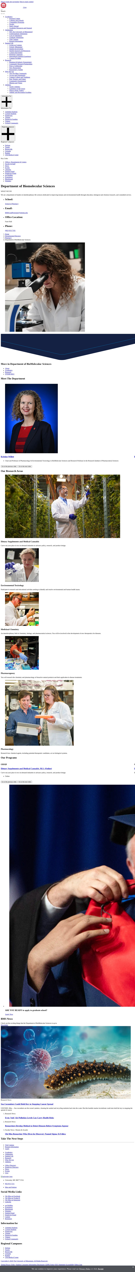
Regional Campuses (16, 54)
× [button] (133, 1267)
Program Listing (14, 18)
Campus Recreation (15, 53)
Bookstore (8, 1219)
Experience (9, 177)
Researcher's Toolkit (16, 70)
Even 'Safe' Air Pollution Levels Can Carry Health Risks (29, 1118)
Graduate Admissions (16, 37)
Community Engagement (17, 81)
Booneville (8, 149)
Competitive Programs (16, 22)
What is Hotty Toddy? (16, 90)
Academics (8, 17)
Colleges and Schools (16, 20)
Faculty (11, 24)
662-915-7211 (9, 1184)
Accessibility (70, 1264)
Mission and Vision (15, 83)
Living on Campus (15, 45)
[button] (2, 13)
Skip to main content (26, 2)
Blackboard (9, 179)
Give (24, 7)
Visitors (7, 121)
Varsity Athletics (14, 87)
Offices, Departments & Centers (15, 162)
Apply (7, 1149)
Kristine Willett (7, 457)
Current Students (10, 114)
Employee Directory (12, 1167)
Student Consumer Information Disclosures (30, 1264)
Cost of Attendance (15, 35)
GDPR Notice (50, 1264)
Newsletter (4, 1025)
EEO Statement (60, 1264)
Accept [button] (100, 1269)
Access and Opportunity (17, 75)
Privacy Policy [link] (85, 1269)
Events (7, 168)
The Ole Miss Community (18, 73)
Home (7, 234)
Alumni (7, 117)
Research (8, 60)
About (7, 368)
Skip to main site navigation (10, 2)
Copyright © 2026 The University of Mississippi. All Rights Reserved (24, 1261)
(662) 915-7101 (10, 230)
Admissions (9, 30)
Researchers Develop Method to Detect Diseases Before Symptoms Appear (36, 1126)
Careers (7, 1217)
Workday (8, 181)
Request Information (16, 41)
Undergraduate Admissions (18, 34)
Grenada (8, 151)
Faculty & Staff (10, 164)
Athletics (8, 85)
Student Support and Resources (19, 51)
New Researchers (15, 68)
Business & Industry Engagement (20, 62)
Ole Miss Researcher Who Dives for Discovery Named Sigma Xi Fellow (35, 1134)
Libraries (8, 170)
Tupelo (7, 147)
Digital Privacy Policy (8, 1264)
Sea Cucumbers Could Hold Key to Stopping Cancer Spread (27, 1104)
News (7, 166)
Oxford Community (11, 123)
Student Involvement (16, 49)
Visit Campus (13, 39)
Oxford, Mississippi (15, 47)
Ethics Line (78, 1264)
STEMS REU (9, 374)
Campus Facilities (15, 58)
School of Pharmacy (12, 204)
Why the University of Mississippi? (21, 32)
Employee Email (10, 173)
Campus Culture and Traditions (19, 77)
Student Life (9, 43)
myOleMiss (9, 175)
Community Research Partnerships (20, 64)
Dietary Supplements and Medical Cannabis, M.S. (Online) (26, 768)
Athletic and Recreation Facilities (20, 92)
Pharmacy (8, 238)
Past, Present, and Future (17, 79)
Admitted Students (11, 112)
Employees (8, 115)
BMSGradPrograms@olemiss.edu (16, 213)
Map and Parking (11, 1187)
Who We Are (9, 71)
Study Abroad (14, 26)
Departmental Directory (13, 236)
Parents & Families (11, 119)
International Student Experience (20, 56)
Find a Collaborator (15, 66)
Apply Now (9, 1014)
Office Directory (10, 1165)
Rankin (7, 153)
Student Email (9, 171)
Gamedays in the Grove (17, 89)
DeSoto (7, 145)
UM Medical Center (11, 155)
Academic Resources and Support (20, 28)
